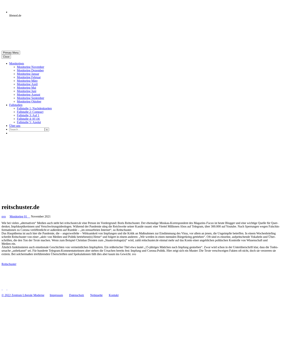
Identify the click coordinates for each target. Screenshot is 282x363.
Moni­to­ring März (27, 80)
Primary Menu (11, 52)
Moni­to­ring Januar (28, 73)
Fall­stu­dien (15, 105)
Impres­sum (56, 295)
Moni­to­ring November (30, 67)
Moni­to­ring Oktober (29, 101)
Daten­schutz (76, 295)
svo (4, 216)
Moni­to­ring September (30, 98)
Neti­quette (96, 295)
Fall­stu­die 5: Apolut (29, 122)
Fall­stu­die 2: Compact (30, 111)
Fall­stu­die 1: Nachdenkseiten (34, 108)
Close (6, 56)
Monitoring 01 (20, 216)
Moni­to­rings (16, 63)
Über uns (14, 125)
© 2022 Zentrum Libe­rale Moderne (23, 295)
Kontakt (114, 295)
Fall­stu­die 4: (28, 118)
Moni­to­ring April (27, 84)
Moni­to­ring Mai (26, 87)
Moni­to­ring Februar (29, 77)
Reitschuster (9, 264)
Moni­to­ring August (28, 94)
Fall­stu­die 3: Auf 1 (28, 115)
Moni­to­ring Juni (26, 91)
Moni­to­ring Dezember (30, 70)
